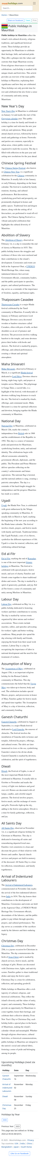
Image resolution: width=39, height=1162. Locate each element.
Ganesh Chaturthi (9, 721)
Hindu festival (27, 372)
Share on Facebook (15, 20)
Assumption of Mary (14, 668)
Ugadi (4, 505)
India (8, 896)
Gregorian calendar (9, 118)
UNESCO (30, 266)
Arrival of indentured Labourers (7, 1087)
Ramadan (32, 558)
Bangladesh (6, 1147)
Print (35, 20)
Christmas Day (7, 945)
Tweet (27, 20)
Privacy (30, 1140)
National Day (7, 425)
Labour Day (6, 604)
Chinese (20, 175)
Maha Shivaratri (8, 368)
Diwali (4, 771)
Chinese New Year (11, 171)
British (21, 433)
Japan (16, 1147)
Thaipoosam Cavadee (10, 304)
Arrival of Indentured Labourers (18, 884)
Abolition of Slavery (13, 240)
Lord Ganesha (18, 729)
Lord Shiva (17, 376)
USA (16, 1143)
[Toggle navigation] (34, 3)
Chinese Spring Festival (15, 168)
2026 (5, 1120)
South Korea (26, 1147)
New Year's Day (8, 111)
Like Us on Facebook (20, 1153)
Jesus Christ (13, 956)
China (29, 1143)
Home (4, 15)
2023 (18, 1126)
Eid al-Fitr (5, 558)
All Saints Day (7, 828)
